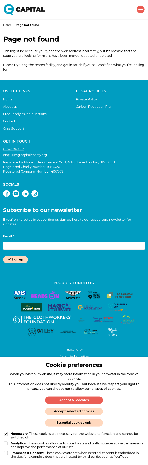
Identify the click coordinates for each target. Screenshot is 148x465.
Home (8, 99)
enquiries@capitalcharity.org (25, 155)
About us (10, 107)
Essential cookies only (74, 422)
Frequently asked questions (24, 114)
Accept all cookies (74, 400)
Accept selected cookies (74, 411)
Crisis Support (13, 128)
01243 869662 (13, 149)
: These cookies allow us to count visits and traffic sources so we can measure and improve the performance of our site (77, 445)
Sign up (17, 259)
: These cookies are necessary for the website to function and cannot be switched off (74, 435)
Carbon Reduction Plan (94, 107)
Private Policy (86, 99)
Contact (9, 121)
